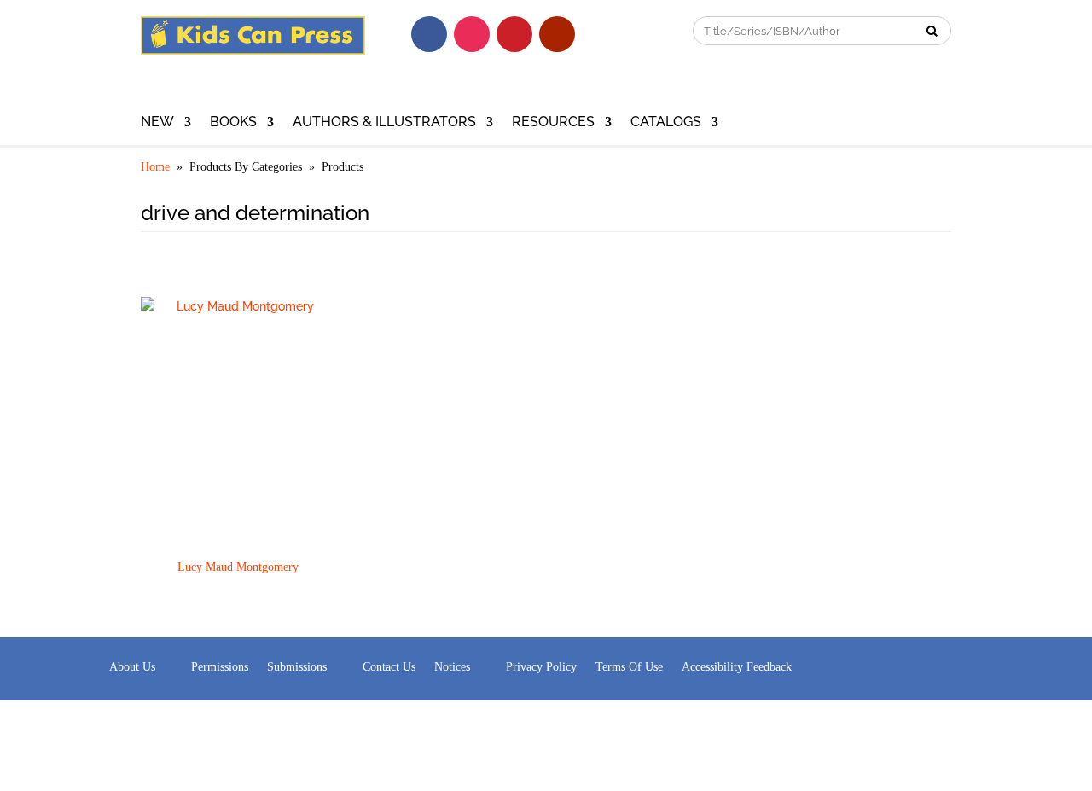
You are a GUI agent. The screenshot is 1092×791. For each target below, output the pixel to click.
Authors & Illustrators (384, 123)
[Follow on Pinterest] (514, 34)
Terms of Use (629, 666)
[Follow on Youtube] (557, 34)
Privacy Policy (541, 666)
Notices (452, 666)
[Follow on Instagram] (472, 34)
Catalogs (665, 123)
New (157, 123)
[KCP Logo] (253, 50)
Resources (553, 123)
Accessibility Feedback (737, 666)
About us (132, 666)
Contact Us (389, 666)
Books (233, 123)
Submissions (297, 666)
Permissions (219, 666)
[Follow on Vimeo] (600, 34)
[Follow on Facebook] (429, 34)
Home (155, 166)
